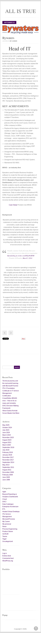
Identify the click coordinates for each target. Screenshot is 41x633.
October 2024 (7, 427)
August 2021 (6, 442)
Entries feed (6, 556)
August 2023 (6, 440)
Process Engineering (9, 529)
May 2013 (5, 465)
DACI (4, 501)
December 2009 (8, 472)
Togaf (4, 539)
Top (36, 629)
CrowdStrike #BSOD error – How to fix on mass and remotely (9, 400)
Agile (4, 491)
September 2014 (8, 462)
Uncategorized (7, 541)
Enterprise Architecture (10, 506)
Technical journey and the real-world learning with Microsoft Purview (10, 383)
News (4, 526)
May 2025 (5, 425)
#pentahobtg (11, 256)
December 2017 (8, 457)
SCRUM (5, 534)
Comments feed (8, 558)
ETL (3, 509)
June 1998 (6, 480)
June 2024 (6, 432)
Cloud (4, 499)
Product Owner (7, 531)
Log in (4, 553)
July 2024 (5, 430)
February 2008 (7, 475)
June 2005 (6, 477)
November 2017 (8, 460)
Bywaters (8, 38)
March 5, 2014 (27, 258)
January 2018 (7, 455)
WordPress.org (7, 561)
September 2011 (8, 467)
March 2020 (6, 445)
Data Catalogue (8, 504)
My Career (13, 41)
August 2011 (6, 470)
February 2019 (7, 452)
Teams (4, 536)
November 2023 (8, 437)
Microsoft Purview (8, 519)
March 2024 (6, 435)
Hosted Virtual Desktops (11, 511)
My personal (6, 524)
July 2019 (5, 450)
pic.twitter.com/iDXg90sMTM (25, 256)
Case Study (13, 205)
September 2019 (8, 447)
